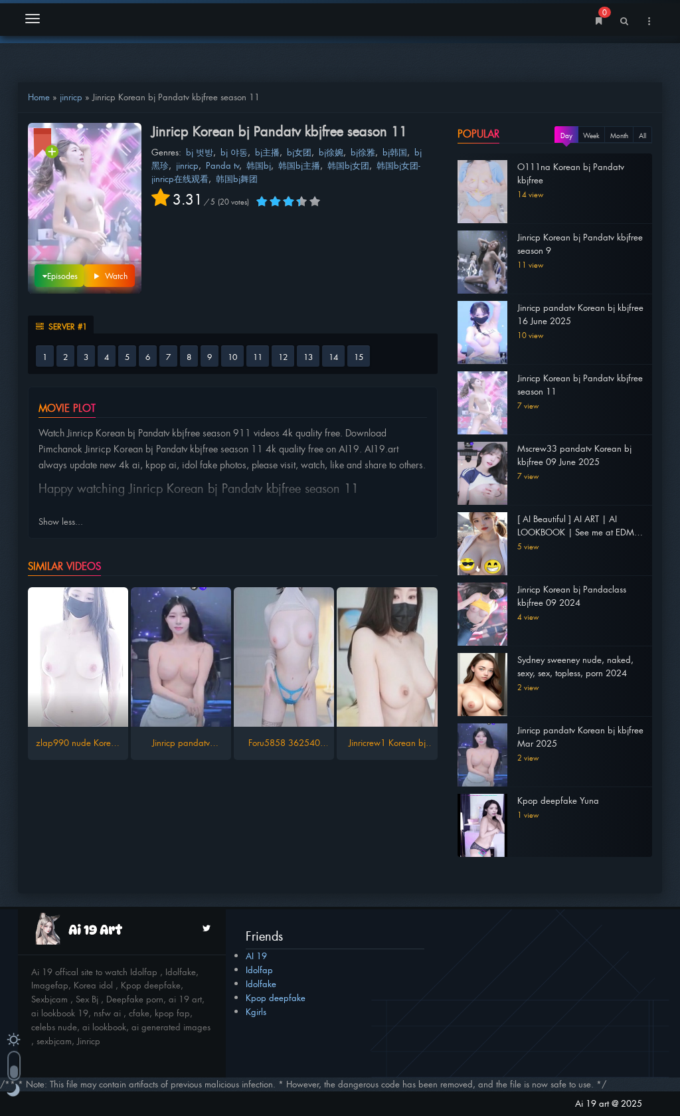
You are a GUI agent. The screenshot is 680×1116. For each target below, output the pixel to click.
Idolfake (261, 983)
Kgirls (256, 1011)
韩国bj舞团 (237, 178)
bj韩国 (394, 151)
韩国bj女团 (348, 165)
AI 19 (256, 955)
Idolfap (259, 969)
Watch (115, 276)
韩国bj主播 (299, 165)
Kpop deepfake (275, 997)
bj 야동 (234, 151)
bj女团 (299, 151)
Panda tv (222, 165)
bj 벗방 (199, 151)
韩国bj (258, 165)
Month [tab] (619, 135)
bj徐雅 (363, 151)
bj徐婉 (331, 151)
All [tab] (642, 135)
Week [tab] (591, 135)
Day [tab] (566, 135)
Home (39, 96)
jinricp (71, 96)
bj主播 (267, 151)
